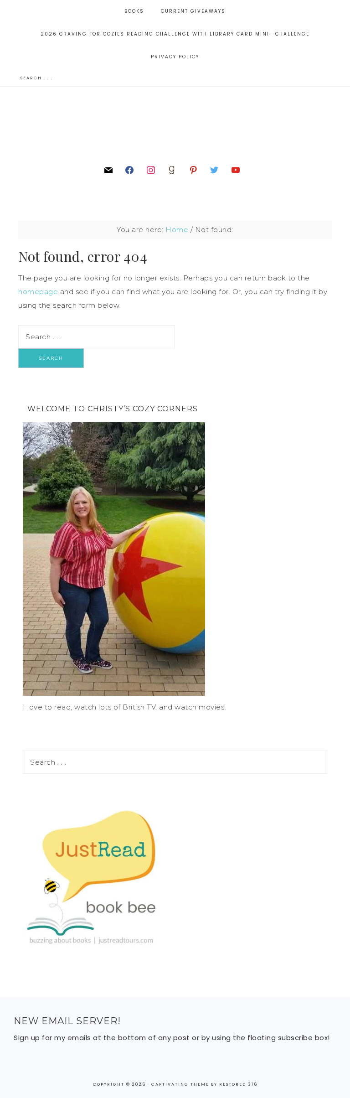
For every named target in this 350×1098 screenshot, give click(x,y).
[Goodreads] (172, 169)
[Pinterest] (193, 169)
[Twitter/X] (214, 169)
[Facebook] (129, 169)
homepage (38, 291)
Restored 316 (238, 1084)
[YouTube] (235, 169)
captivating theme (180, 1084)
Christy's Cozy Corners (174, 124)
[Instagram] (151, 169)
